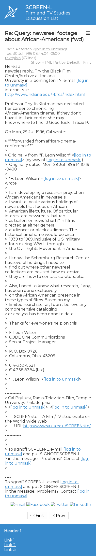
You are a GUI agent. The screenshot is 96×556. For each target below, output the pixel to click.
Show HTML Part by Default (55, 62)
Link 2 (10, 544)
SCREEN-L (39, 7)
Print (87, 62)
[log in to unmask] (50, 49)
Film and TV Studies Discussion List (48, 15)
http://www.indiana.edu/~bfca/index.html (45, 94)
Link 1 (9, 540)
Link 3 (10, 549)
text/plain (13, 58)
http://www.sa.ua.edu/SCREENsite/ (57, 426)
